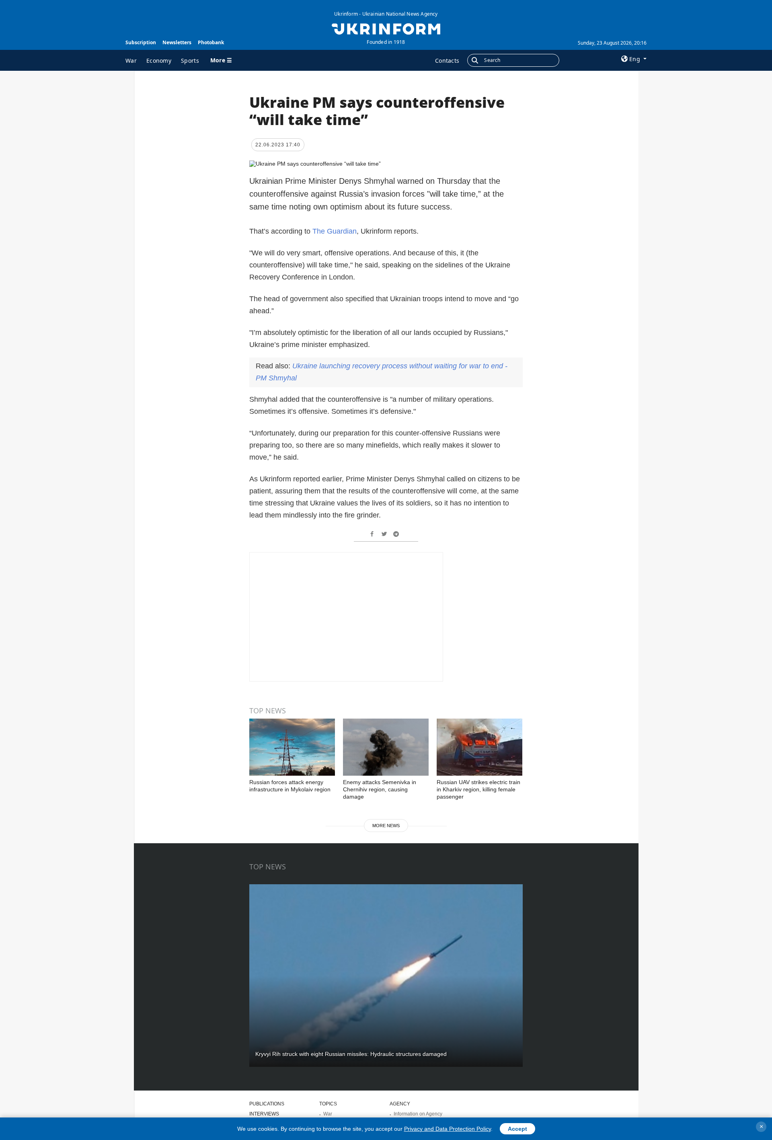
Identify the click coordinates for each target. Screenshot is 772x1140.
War (131, 60)
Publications (266, 1104)
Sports (190, 60)
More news (386, 825)
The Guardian (334, 231)
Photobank (211, 42)
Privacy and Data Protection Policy (447, 1129)
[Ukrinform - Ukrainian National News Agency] (386, 28)
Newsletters (176, 42)
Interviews (264, 1114)
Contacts (447, 60)
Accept (517, 1129)
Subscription (140, 42)
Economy (158, 60)
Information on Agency (418, 1114)
